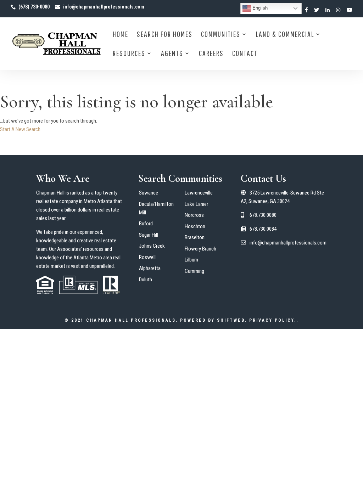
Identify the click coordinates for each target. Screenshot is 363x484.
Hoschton (195, 226)
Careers (211, 54)
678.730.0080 (262, 215)
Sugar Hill (148, 235)
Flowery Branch (200, 249)
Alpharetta (150, 268)
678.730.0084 (262, 229)
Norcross (194, 215)
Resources (129, 54)
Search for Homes (164, 35)
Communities (220, 35)
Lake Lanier (196, 204)
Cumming (194, 271)
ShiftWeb (231, 320)
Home (120, 35)
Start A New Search (20, 129)
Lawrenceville (199, 193)
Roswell (147, 257)
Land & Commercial (285, 35)
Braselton (195, 237)
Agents (172, 54)
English (259, 8)
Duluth (145, 279)
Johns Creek (152, 246)
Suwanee (148, 193)
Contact (245, 54)
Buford (146, 223)
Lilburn (191, 260)
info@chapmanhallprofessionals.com (287, 243)
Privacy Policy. (272, 320)
